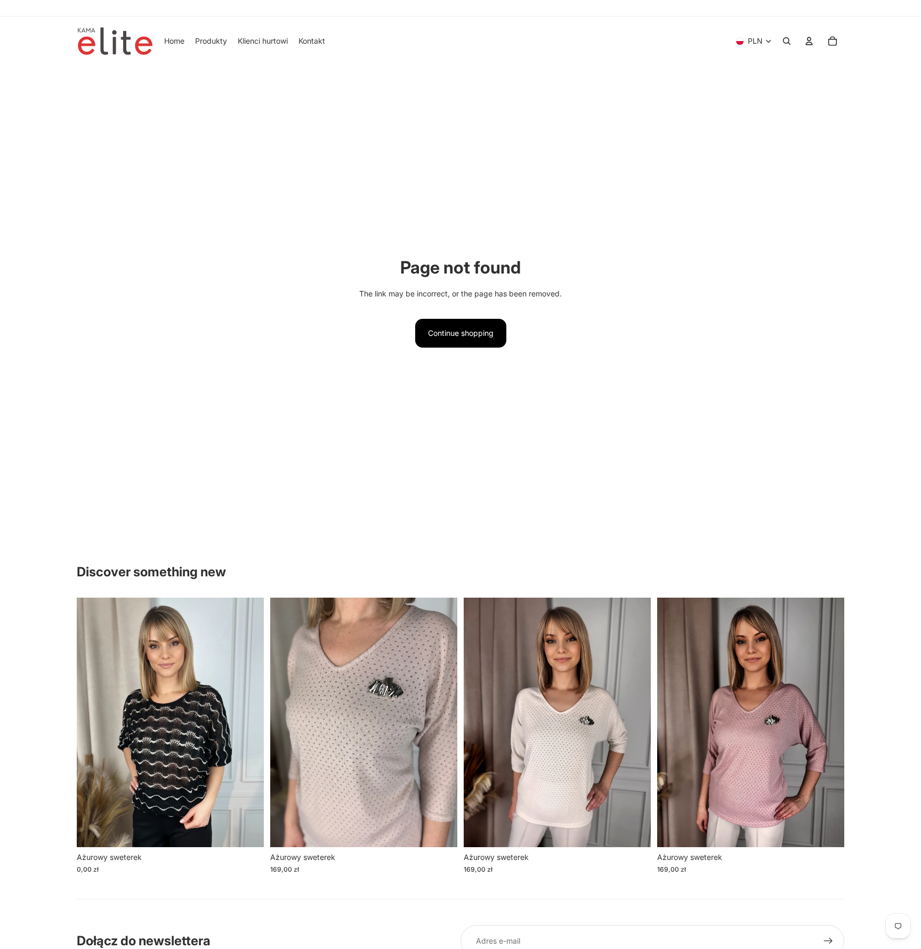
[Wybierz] (247, 831)
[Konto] (809, 41)
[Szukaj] (786, 41)
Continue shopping (461, 332)
